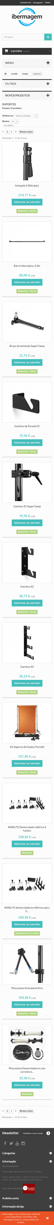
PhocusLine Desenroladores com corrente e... (27, 1070)
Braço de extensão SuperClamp (27, 346)
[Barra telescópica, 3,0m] (27, 242)
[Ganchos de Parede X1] (27, 402)
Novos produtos (17, 95)
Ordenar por (8, 116)
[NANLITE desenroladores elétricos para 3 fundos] (27, 883)
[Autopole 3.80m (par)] (27, 161)
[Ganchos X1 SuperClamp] (27, 482)
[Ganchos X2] (27, 562)
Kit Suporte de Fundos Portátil (27, 746)
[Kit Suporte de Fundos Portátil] (27, 723)
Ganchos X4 (27, 666)
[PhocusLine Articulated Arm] (27, 964)
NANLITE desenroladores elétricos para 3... (27, 909)
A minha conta (10, 1198)
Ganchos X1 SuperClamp (27, 506)
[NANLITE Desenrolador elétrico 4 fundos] (27, 803)
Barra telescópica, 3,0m (27, 265)
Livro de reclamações (12, 1188)
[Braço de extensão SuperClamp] (27, 322)
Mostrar (5, 121)
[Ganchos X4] (27, 643)
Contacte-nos (25, 2)
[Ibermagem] (27, 17)
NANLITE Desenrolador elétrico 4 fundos (27, 829)
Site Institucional (10, 1166)
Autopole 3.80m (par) (27, 185)
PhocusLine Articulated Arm (27, 988)
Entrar (47, 2)
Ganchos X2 (27, 586)
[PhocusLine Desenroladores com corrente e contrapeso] (27, 1044)
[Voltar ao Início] (5, 74)
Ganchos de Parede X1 (27, 426)
